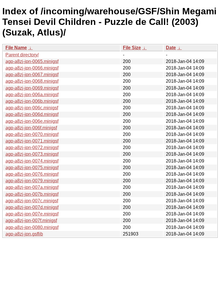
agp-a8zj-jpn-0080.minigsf (31, 227)
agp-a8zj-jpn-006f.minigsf (31, 127)
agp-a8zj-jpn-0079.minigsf (31, 180)
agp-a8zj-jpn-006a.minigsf (31, 94)
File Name (16, 47)
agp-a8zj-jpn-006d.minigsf (31, 114)
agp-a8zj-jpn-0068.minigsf (31, 81)
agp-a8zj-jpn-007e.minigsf (31, 213)
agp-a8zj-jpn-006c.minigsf (31, 107)
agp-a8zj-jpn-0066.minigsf (31, 68)
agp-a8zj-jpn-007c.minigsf (31, 200)
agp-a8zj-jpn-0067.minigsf (31, 74)
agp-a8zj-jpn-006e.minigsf (31, 121)
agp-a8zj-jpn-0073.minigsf (31, 154)
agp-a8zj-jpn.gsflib (24, 233)
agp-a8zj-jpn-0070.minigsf (31, 134)
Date (171, 47)
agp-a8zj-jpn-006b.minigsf (31, 101)
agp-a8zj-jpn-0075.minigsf (31, 167)
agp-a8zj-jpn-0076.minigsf (31, 174)
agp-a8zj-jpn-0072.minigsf (31, 147)
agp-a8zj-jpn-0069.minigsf (31, 88)
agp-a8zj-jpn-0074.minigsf (31, 161)
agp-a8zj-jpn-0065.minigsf (31, 61)
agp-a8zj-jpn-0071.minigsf (31, 140)
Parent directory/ (22, 54)
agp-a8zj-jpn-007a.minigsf (31, 187)
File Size (132, 47)
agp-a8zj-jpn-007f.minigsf (31, 220)
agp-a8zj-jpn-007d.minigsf (31, 207)
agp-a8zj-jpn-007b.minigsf (31, 194)
